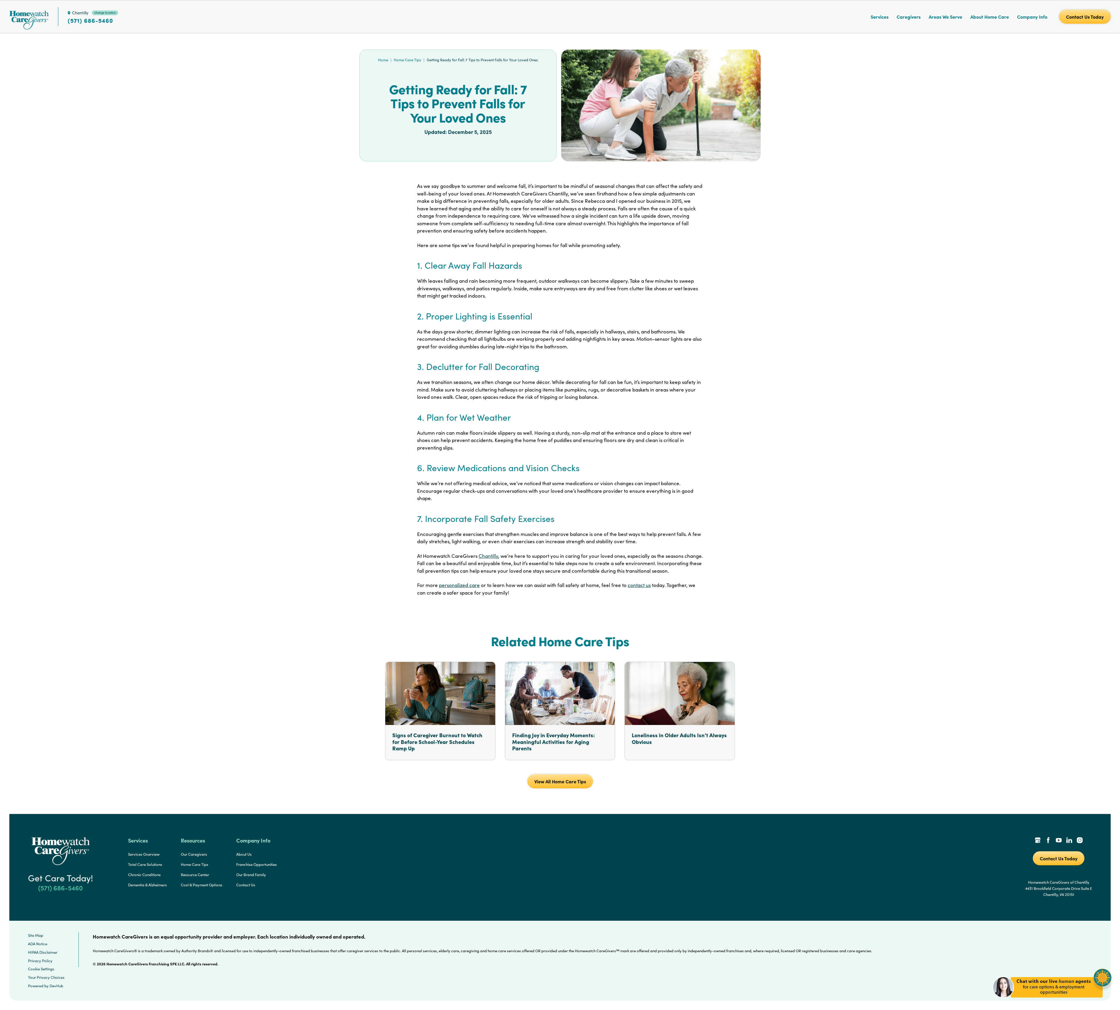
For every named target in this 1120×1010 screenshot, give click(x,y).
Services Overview (144, 854)
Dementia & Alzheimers (147, 884)
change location (105, 13)
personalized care (459, 585)
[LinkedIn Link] (1069, 840)
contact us (639, 585)
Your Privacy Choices (46, 977)
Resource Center (195, 874)
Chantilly (488, 556)
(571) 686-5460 (90, 20)
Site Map (35, 935)
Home (383, 59)
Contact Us (245, 884)
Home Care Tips (407, 59)
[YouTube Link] (1059, 840)
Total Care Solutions (145, 864)
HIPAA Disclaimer (42, 952)
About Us (244, 854)
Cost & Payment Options (201, 884)
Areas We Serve (945, 16)
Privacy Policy (40, 960)
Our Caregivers (194, 854)
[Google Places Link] (1038, 840)
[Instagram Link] (1080, 840)
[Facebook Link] (1048, 840)
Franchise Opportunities (256, 864)
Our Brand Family (251, 874)
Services (879, 16)
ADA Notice (37, 943)
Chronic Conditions (144, 874)
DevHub (56, 985)
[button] (1052, 1001)
